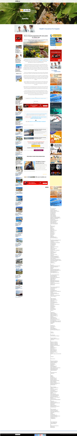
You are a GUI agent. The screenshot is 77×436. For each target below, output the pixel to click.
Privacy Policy (66, 434)
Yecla (42, 40)
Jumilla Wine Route (44, 1)
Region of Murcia (27, 58)
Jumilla (39, 1)
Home (36, 1)
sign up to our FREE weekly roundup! (37, 121)
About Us (71, 434)
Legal (69, 434)
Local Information (58, 1)
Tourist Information (51, 1)
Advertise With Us (74, 434)
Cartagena (41, 60)
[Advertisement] (56, 181)
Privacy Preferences (18, 434)
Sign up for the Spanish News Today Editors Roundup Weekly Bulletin (37, 113)
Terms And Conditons (62, 434)
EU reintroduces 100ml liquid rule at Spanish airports (38, 98)
